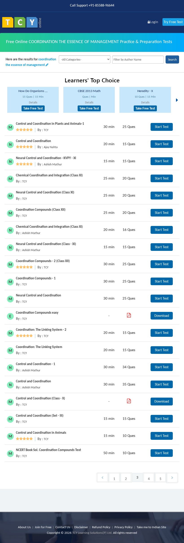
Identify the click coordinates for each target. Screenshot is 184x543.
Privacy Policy (123, 527)
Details (33, 102)
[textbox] (138, 59)
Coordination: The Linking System (39, 347)
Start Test (162, 127)
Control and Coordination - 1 (35, 364)
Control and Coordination (33, 141)
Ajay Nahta (51, 147)
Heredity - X (145, 91)
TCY (46, 130)
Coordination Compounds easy (37, 313)
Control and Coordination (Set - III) (40, 416)
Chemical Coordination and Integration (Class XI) (49, 175)
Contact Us (62, 527)
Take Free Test (33, 108)
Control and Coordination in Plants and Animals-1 (50, 124)
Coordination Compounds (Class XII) (41, 210)
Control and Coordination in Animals (41, 433)
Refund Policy (101, 527)
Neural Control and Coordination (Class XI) (45, 192)
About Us (24, 527)
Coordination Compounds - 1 (36, 278)
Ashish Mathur (53, 164)
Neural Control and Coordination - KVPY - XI (46, 158)
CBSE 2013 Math (89, 91)
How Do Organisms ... (33, 91)
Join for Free (43, 527)
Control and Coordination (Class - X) (40, 398)
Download (161, 315)
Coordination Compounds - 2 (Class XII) (43, 261)
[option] (33, 100)
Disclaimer (81, 527)
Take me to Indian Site (151, 527)
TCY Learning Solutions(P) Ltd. (92, 533)
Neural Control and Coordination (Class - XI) (46, 244)
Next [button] (178, 95)
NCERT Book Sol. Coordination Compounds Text (48, 450)
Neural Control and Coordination (38, 295)
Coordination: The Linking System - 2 (41, 330)
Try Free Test (173, 22)
